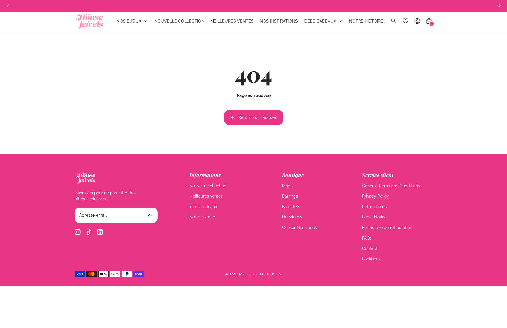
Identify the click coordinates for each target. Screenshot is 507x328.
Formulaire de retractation (387, 227)
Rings (287, 186)
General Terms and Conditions (391, 186)
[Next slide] (499, 6)
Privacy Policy (375, 196)
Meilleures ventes (206, 196)
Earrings (290, 196)
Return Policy (375, 206)
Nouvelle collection (207, 186)
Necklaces (292, 217)
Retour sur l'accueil (257, 117)
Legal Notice (374, 217)
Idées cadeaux (203, 206)
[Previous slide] (8, 6)
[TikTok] (89, 232)
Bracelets (291, 206)
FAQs (367, 238)
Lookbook (371, 259)
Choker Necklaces (299, 227)
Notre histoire (202, 217)
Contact (369, 248)
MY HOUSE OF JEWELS (260, 274)
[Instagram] (78, 232)
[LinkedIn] (100, 232)
